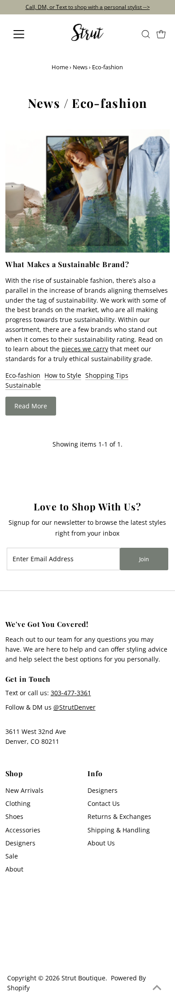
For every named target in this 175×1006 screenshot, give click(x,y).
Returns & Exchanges (119, 816)
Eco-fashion (22, 375)
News (80, 67)
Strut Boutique (83, 978)
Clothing (18, 803)
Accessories (22, 830)
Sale (11, 856)
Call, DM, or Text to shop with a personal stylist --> (88, 6)
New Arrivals (24, 790)
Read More (30, 406)
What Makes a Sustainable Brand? (67, 264)
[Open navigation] (26, 34)
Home (60, 67)
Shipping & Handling (119, 830)
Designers (20, 843)
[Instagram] (12, 953)
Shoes (14, 816)
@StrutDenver (74, 707)
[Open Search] (146, 34)
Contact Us (104, 803)
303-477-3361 (71, 693)
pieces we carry (84, 348)
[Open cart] (161, 34)
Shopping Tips (106, 375)
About (14, 869)
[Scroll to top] (157, 988)
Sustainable (23, 385)
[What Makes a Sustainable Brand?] (87, 191)
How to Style (62, 375)
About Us (101, 843)
